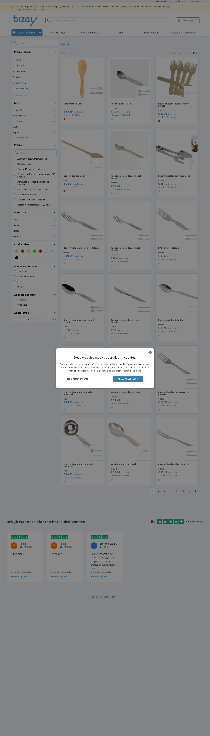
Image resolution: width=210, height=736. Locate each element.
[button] (77, 379)
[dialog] (105, 368)
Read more (135, 370)
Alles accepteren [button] (128, 378)
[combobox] (150, 352)
